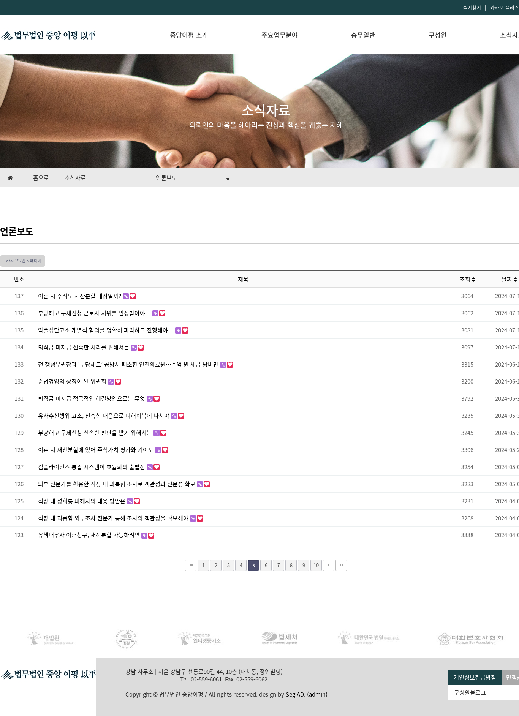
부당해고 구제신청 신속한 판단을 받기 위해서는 (95, 432)
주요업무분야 (279, 35)
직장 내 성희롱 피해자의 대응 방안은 (82, 501)
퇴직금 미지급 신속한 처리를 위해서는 (84, 347)
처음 (190, 565)
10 (316, 565)
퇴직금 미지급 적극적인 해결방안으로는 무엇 (92, 398)
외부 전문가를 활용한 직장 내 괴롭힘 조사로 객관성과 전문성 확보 (117, 484)
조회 (466, 279)
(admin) (317, 694)
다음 (328, 565)
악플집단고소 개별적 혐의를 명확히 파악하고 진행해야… (106, 330)
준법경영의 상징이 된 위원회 (73, 381)
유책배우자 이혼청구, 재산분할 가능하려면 (89, 535)
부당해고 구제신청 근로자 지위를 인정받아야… (95, 313)
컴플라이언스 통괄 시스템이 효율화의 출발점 (92, 467)
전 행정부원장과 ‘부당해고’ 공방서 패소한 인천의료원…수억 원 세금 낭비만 (129, 364)
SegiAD (295, 694)
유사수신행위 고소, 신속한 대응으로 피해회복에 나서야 (104, 415)
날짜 (508, 279)
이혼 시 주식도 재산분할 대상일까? (80, 296)
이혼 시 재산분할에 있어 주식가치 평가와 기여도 (96, 450)
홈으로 (41, 178)
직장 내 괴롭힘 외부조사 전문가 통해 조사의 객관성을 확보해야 (114, 518)
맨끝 (341, 565)
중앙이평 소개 (189, 35)
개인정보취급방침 (475, 677)
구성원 (438, 35)
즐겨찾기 (472, 7)
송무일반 (363, 35)
